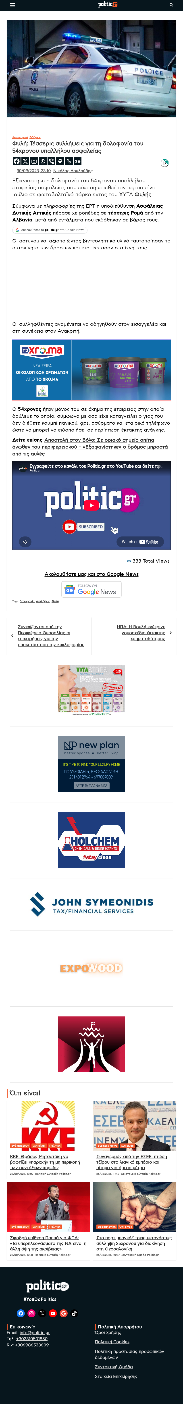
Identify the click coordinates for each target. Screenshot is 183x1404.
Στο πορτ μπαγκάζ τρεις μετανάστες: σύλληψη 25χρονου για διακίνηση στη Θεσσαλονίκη (134, 1243)
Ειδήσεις (35, 137)
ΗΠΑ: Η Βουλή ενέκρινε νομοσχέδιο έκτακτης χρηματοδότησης (141, 633)
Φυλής (143, 194)
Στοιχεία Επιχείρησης (116, 1377)
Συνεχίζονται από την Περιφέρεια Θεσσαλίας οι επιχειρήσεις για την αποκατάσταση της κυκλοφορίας (51, 636)
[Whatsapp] (43, 161)
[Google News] (77, 161)
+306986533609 (32, 1345)
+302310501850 (32, 1339)
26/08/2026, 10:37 (108, 1255)
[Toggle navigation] (13, 5)
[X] (25, 161)
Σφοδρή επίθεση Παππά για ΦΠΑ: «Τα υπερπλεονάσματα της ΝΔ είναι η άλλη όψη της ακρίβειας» (48, 1243)
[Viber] (51, 161)
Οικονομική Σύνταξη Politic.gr (140, 1173)
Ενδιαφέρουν (20, 1145)
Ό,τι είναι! (39, 1145)
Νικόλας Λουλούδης (73, 171)
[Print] (60, 161)
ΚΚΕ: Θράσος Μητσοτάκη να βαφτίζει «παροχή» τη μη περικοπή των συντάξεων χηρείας (45, 1162)
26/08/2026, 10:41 (21, 1255)
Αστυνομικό (20, 137)
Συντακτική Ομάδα (114, 1367)
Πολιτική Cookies (112, 1342)
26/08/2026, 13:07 (21, 1173)
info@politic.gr (35, 1333)
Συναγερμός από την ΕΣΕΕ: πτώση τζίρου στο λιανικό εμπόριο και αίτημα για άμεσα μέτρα (131, 1162)
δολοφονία (27, 601)
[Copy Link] (69, 161)
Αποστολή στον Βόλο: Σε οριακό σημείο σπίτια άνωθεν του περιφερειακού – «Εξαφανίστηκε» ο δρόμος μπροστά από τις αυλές (90, 447)
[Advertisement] (91, 286)
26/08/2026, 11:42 (107, 1173)
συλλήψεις (43, 601)
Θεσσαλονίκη (107, 1226)
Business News (107, 1145)
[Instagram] (34, 161)
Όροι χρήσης (108, 1333)
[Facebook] (17, 161)
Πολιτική (54, 1145)
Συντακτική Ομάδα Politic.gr (140, 1255)
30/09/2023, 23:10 (34, 171)
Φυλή (55, 601)
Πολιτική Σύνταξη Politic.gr (53, 1173)
